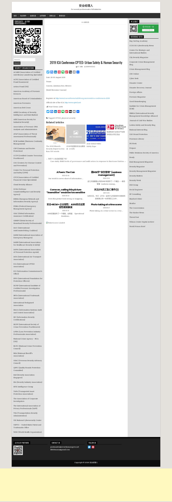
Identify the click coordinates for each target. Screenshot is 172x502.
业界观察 (43, 15)
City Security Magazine (138, 57)
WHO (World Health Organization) (27, 432)
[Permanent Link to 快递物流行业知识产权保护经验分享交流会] (116, 127)
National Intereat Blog (138, 130)
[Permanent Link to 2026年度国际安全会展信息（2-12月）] (75, 134)
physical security (68, 118)
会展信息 (33, 15)
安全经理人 (86, 5)
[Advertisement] (86, 43)
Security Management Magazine (142, 171)
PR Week (133, 143)
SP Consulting (135, 194)
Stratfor (132, 203)
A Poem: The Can (66, 172)
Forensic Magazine (137, 97)
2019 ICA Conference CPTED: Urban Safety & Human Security (86, 62)
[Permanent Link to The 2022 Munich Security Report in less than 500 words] (55, 134)
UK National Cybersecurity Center (27, 420)
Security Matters (136, 176)
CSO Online (134, 74)
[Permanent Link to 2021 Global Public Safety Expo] (96, 133)
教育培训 (62, 15)
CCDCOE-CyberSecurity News (141, 46)
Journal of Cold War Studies (140, 120)
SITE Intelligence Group (23, 387)
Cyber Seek (133, 78)
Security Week (135, 180)
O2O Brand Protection (138, 134)
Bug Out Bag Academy (138, 41)
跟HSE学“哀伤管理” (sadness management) (106, 174)
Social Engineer (136, 190)
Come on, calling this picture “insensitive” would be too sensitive (65, 191)
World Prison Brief (137, 226)
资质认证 (52, 15)
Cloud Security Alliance (22, 185)
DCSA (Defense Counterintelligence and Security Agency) (26, 191)
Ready (131, 157)
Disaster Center (135, 83)
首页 (15, 15)
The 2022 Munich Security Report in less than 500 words (55, 148)
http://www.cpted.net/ (73, 102)
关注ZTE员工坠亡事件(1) (106, 189)
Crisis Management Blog (139, 69)
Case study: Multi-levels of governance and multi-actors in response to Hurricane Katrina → (88, 161)
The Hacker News (136, 213)
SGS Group (133, 185)
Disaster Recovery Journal (140, 88)
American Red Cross (22, 108)
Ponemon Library (136, 139)
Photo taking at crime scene (106, 204)
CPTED (58, 118)
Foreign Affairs (135, 92)
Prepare (132, 148)
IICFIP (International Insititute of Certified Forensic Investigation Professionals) (26, 288)
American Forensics (22, 103)
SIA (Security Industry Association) (27, 382)
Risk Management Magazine (141, 162)
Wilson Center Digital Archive (141, 222)
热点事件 (23, 15)
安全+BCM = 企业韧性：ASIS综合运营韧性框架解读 (66, 206)
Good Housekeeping (137, 101)
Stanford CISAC (135, 199)
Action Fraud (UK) (21, 87)
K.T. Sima (80, 67)
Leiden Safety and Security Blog (142, 125)
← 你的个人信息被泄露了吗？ (57, 159)
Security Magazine (137, 167)
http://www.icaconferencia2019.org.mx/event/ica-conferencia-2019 (83, 98)
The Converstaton (136, 208)
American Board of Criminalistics (27, 98)
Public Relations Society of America (144, 153)
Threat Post (134, 217)
